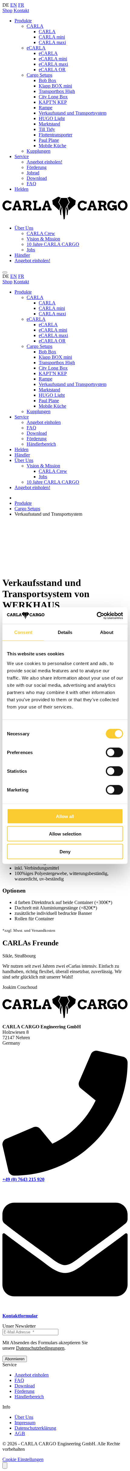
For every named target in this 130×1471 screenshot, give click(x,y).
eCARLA (36, 47)
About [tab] (106, 632)
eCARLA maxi (53, 64)
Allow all (65, 816)
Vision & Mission (43, 238)
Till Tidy (47, 129)
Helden (21, 189)
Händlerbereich (41, 444)
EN (13, 5)
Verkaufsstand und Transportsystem (72, 113)
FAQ (31, 183)
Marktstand (49, 123)
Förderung (37, 167)
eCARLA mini (53, 58)
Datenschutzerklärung (35, 1428)
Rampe (45, 107)
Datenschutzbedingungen (40, 1348)
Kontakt (21, 10)
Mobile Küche (52, 145)
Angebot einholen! (44, 161)
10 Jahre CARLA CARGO (53, 244)
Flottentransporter (55, 134)
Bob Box (47, 80)
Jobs (31, 249)
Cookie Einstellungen (23, 1459)
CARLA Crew (41, 233)
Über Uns (24, 228)
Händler (22, 255)
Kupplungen (38, 151)
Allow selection (65, 833)
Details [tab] (65, 632)
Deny (65, 851)
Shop (7, 10)
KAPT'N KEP (53, 102)
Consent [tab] (23, 632)
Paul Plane (49, 140)
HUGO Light (52, 118)
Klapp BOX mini (55, 85)
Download (37, 178)
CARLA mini (52, 37)
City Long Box (53, 96)
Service (22, 156)
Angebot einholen (44, 422)
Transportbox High (57, 91)
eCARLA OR (52, 69)
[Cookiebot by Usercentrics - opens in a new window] (96, 615)
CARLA (35, 26)
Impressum (25, 1422)
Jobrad (33, 172)
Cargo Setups (39, 75)
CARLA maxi (52, 42)
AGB (20, 1433)
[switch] (114, 752)
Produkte (23, 20)
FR (21, 5)
